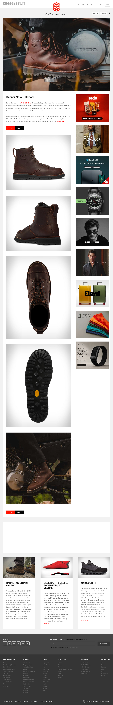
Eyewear (26, 673)
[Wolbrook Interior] (92, 201)
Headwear (26, 677)
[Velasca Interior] (92, 139)
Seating (45, 684)
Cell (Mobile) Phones (9, 665)
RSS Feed (18, 701)
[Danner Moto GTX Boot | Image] (56, 54)
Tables (45, 688)
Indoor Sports (85, 667)
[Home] (56, 7)
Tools (4, 684)
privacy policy (74, 647)
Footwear (26, 675)
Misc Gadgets (7, 680)
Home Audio (6, 677)
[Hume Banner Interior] (92, 170)
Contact (25, 701)
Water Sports (85, 673)
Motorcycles (104, 673)
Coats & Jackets (28, 667)
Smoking (60, 675)
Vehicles (105, 659)
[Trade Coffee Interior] (92, 108)
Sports (84, 659)
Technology (9, 659)
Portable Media (7, 682)
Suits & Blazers (27, 684)
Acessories (26, 663)
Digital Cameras (8, 671)
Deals (25, 669)
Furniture (45, 671)
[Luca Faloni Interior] (92, 262)
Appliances (46, 663)
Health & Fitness (86, 665)
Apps (4, 663)
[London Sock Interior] (92, 324)
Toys (44, 690)
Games (45, 673)
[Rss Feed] (101, 5)
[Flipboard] (92, 5)
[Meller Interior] (92, 232)
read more (9, 621)
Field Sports (84, 663)
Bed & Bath (46, 669)
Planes (103, 675)
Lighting (45, 677)
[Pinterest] (87, 5)
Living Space (47, 680)
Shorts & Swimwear (29, 682)
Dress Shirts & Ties (29, 671)
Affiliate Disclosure (46, 701)
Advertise (34, 701)
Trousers (25, 688)
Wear (26, 659)
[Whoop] (92, 355)
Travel (60, 677)
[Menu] (107, 5)
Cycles (103, 669)
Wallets (25, 690)
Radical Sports (85, 671)
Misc (102, 671)
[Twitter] (83, 5)
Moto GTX (60, 121)
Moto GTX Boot (26, 103)
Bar (44, 667)
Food (59, 667)
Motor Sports (84, 669)
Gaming (5, 673)
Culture (62, 659)
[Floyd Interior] (92, 293)
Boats (103, 663)
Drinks (60, 665)
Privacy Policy (7, 701)
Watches (25, 692)
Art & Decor (46, 665)
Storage (45, 686)
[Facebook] (79, 5)
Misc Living (46, 682)
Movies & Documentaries (65, 669)
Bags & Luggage (28, 665)
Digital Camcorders (9, 669)
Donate (60, 663)
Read (59, 673)
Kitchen (45, 675)
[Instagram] (96, 5)
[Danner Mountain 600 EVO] (19, 567)
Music (60, 671)
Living (45, 659)
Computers (6, 667)
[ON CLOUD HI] (94, 567)
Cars (102, 665)
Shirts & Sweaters (28, 680)
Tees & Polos (27, 686)
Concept (103, 667)
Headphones (7, 675)
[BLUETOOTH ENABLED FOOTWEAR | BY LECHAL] (56, 567)
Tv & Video (6, 686)
